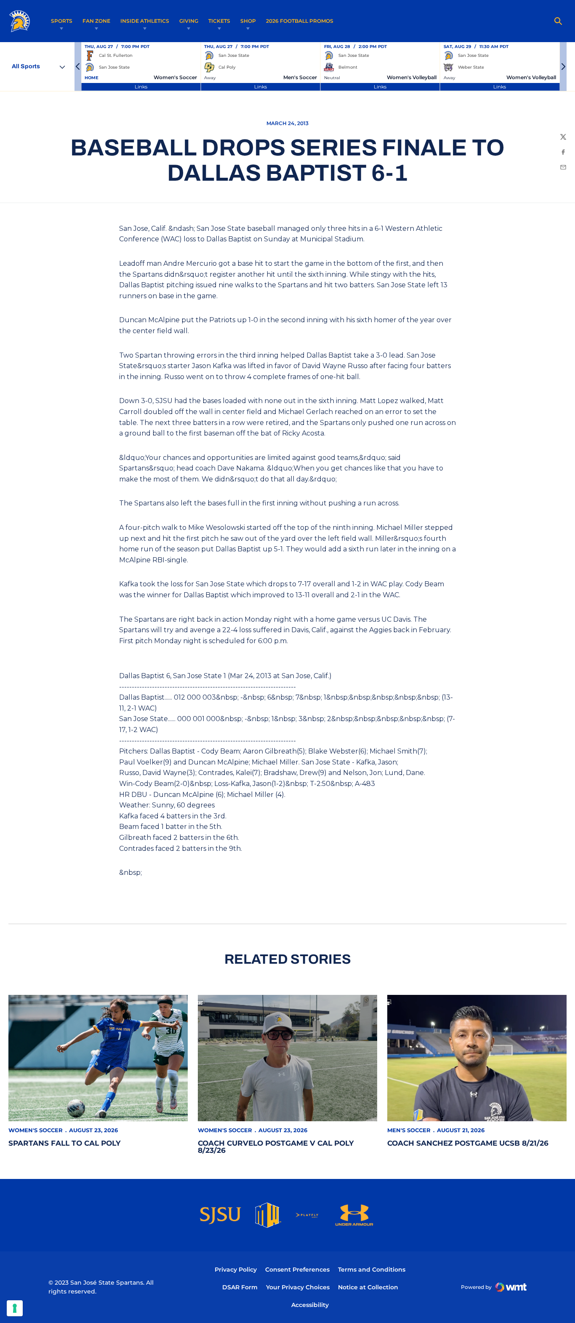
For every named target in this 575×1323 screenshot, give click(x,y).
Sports (61, 21)
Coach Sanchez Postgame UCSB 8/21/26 (467, 1143)
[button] (78, 66)
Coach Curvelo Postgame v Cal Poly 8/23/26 (276, 1147)
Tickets (219, 21)
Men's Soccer (409, 1130)
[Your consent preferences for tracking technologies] (15, 1308)
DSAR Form (240, 1287)
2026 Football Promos (299, 20)
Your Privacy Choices (298, 1287)
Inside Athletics (144, 21)
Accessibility (310, 1305)
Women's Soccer (35, 1130)
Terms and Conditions (371, 1269)
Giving (188, 21)
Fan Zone (96, 21)
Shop (248, 21)
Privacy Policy (236, 1269)
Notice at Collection (368, 1287)
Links (141, 86)
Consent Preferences (297, 1269)
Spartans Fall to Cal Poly (64, 1143)
